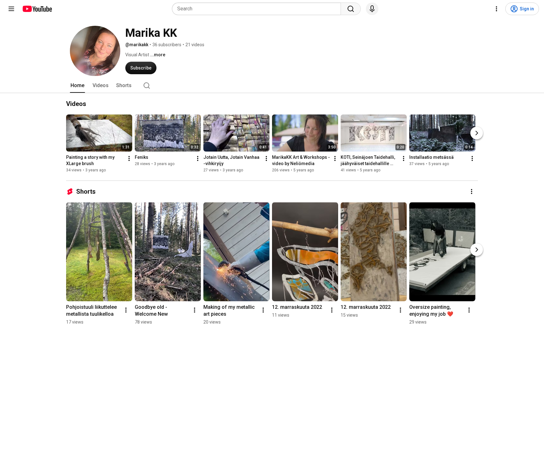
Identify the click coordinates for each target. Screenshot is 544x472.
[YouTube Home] (37, 9)
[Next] (476, 133)
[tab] (77, 85)
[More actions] (129, 158)
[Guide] (11, 9)
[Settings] (496, 9)
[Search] (351, 9)
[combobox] (258, 9)
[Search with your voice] (372, 9)
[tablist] (272, 85)
